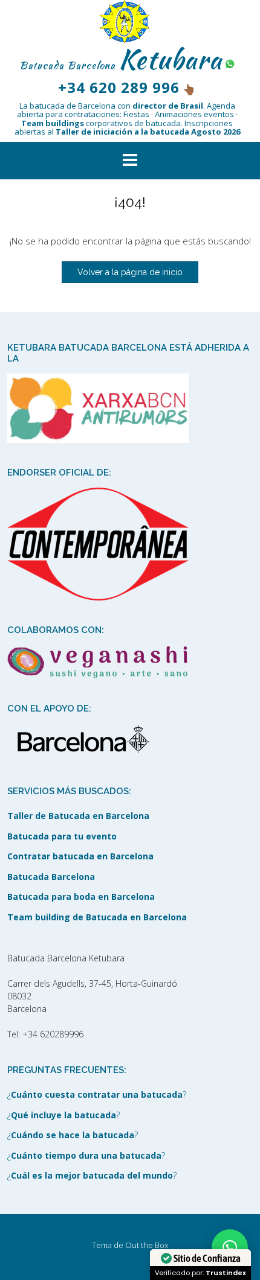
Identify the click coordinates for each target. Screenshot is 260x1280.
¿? (96, 1094)
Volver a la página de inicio (130, 272)
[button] (130, 160)
